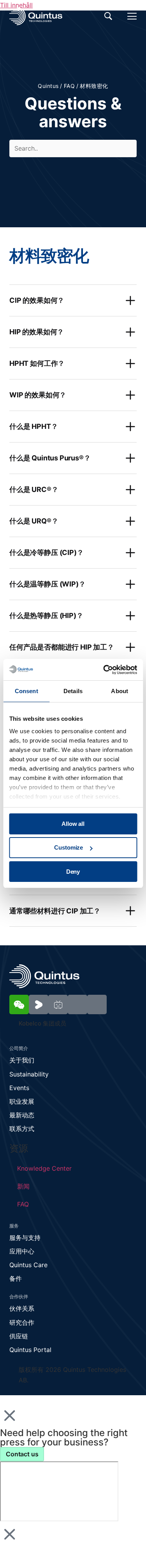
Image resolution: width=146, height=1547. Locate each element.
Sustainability (29, 1074)
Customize (68, 847)
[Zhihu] (97, 1004)
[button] (73, 300)
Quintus (48, 86)
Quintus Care (28, 1265)
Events (19, 1088)
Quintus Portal (30, 1350)
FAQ (69, 86)
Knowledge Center (44, 1168)
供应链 (18, 1336)
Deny (73, 871)
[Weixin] (19, 1004)
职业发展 (21, 1101)
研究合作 (21, 1322)
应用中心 (21, 1251)
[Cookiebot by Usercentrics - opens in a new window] (104, 670)
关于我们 (21, 1060)
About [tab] (119, 691)
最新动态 (21, 1115)
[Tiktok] (77, 1004)
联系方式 (21, 1129)
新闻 (23, 1186)
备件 (15, 1278)
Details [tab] (73, 691)
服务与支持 (24, 1237)
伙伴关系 (21, 1308)
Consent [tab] (26, 691)
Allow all (73, 823)
